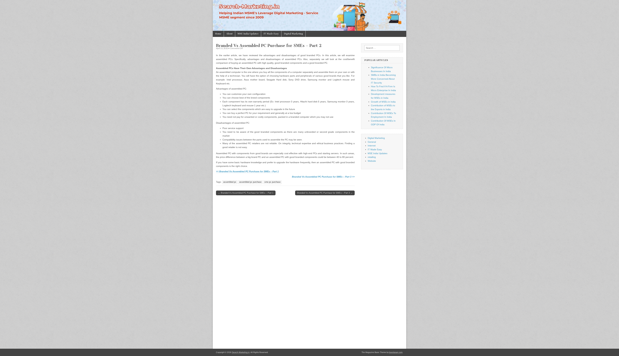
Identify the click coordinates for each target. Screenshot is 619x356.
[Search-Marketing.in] (309, 15)
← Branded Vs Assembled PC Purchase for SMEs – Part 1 (245, 193)
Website (372, 161)
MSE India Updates (248, 33)
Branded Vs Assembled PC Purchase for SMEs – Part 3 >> (323, 176)
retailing (372, 157)
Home (218, 33)
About (229, 33)
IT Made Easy (271, 33)
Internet (372, 145)
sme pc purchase (272, 182)
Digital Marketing (293, 33)
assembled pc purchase (250, 182)
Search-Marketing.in (241, 352)
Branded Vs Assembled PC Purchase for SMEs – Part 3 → (325, 193)
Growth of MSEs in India (383, 101)
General (372, 142)
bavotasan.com (396, 352)
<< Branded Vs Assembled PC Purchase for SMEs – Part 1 (247, 171)
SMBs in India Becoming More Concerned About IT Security (383, 79)
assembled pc (229, 182)
